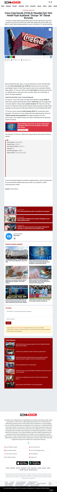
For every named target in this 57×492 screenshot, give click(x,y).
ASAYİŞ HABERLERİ (19, 484)
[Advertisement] (28, 72)
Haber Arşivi (34, 457)
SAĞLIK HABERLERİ (35, 486)
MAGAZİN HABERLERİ (41, 483)
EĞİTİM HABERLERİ (9, 486)
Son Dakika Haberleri (11, 457)
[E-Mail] (14, 238)
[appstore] (22, 463)
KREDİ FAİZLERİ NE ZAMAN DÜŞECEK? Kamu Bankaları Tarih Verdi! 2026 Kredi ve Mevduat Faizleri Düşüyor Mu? (39, 281)
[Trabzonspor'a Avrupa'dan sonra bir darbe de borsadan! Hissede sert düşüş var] (40, 292)
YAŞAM (39, 6)
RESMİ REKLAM (33, 470)
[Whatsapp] (28, 443)
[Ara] (49, 2)
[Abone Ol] (51, 57)
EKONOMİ (21, 6)
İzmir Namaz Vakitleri (11, 450)
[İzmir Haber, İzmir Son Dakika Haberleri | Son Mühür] (12, 2)
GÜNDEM (8, 6)
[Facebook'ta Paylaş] (6, 57)
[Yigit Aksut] (9, 236)
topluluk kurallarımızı (19, 327)
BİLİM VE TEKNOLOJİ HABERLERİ (32, 484)
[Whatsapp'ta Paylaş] (11, 57)
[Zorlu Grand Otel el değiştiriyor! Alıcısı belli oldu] (17, 253)
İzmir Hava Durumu (35, 447)
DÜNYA (45, 6)
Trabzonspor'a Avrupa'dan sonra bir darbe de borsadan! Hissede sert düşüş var (39, 300)
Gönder (8, 323)
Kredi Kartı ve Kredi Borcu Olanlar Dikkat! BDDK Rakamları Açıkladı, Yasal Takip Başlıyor (16, 281)
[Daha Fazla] (14, 57)
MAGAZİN (32, 6)
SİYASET (14, 6)
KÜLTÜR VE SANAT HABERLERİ (21, 486)
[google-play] (35, 463)
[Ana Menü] (51, 2)
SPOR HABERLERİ (30, 483)
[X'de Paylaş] (8, 57)
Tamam (51, 490)
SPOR (27, 6)
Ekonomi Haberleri (28, 10)
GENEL (50, 6)
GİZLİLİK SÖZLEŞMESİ (21, 482)
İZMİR (2, 6)
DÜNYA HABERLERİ (9, 484)
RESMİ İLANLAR (24, 470)
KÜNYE (6, 482)
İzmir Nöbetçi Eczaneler (11, 447)
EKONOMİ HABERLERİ (20, 483)
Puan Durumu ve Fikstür (11, 453)
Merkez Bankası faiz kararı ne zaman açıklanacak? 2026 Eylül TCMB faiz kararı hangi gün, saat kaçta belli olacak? (39, 262)
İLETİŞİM (12, 482)
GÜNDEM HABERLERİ (32, 482)
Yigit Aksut (8, 59)
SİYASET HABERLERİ (9, 483)
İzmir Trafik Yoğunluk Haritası (37, 450)
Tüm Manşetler (34, 453)
